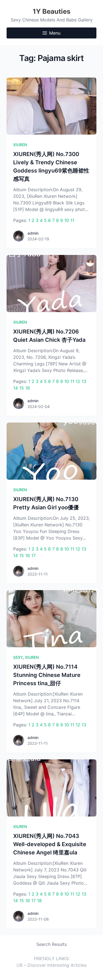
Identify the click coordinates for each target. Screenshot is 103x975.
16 (27, 388)
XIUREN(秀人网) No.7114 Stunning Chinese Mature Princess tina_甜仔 (46, 675)
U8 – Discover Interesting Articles (51, 965)
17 (33, 555)
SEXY (18, 657)
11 (72, 220)
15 (21, 388)
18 (39, 900)
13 (84, 381)
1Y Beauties (51, 11)
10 (66, 220)
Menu (54, 33)
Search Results (51, 944)
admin (32, 233)
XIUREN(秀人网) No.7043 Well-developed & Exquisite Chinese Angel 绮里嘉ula (49, 844)
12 (78, 381)
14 (15, 388)
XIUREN (20, 144)
